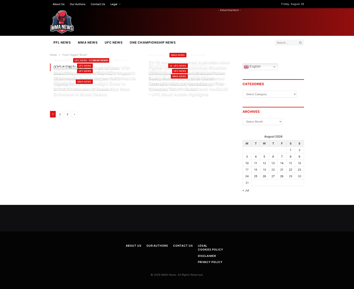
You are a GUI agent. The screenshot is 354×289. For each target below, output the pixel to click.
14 (282, 163)
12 (264, 163)
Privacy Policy (210, 262)
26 (264, 176)
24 (247, 176)
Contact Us (98, 4)
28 (282, 176)
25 (256, 176)
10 (247, 163)
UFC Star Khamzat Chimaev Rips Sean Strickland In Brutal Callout (92, 92)
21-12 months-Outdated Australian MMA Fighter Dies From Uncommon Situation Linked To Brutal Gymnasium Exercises (189, 67)
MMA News (88, 42)
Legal (113, 4)
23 (299, 169)
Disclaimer (207, 255)
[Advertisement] (229, 21)
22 (290, 169)
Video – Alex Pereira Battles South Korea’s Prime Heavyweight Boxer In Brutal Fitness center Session (90, 83)
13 (273, 163)
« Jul (246, 190)
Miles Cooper (121, 60)
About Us (59, 4)
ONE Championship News (153, 42)
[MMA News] (62, 22)
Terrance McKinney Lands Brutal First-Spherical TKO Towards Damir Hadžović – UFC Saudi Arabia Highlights (188, 89)
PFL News (62, 42)
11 (255, 163)
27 (273, 176)
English (255, 66)
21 (281, 169)
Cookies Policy (210, 249)
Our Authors (77, 4)
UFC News (114, 42)
